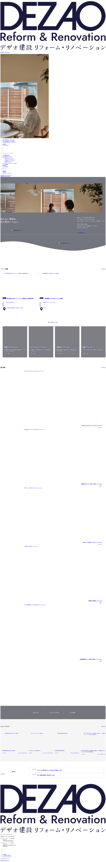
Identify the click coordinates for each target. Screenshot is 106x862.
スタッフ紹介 (5, 166)
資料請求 (4, 860)
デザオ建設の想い (6, 155)
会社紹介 (4, 170)
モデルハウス (36, 712)
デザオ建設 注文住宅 (7, 855)
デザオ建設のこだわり (7, 156)
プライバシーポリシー (7, 173)
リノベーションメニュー (7, 157)
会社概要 (4, 854)
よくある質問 (5, 164)
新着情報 (4, 144)
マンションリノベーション (10, 159)
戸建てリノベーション (9, 158)
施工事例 (4, 165)
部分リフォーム (8, 162)
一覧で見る (103, 268)
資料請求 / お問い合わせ (5, 52)
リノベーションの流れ (54, 712)
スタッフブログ (6, 145)
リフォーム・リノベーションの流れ (10, 163)
